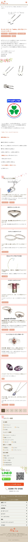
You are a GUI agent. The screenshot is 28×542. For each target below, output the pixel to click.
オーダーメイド (4, 33)
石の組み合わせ (8, 462)
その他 (5, 429)
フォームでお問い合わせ (14, 484)
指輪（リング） (8, 437)
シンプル (6, 449)
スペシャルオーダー (12, 33)
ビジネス (15, 447)
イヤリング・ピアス (9, 439)
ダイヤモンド (7, 425)
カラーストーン (8, 427)
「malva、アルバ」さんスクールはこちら (9, 132)
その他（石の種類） (21, 33)
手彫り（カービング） (9, 457)
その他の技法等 (8, 464)
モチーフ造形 (7, 460)
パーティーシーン (17, 449)
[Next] (25, 410)
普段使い (6, 447)
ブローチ (6, 442)
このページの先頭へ (14, 499)
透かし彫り (6, 455)
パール (17, 427)
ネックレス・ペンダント (10, 435)
